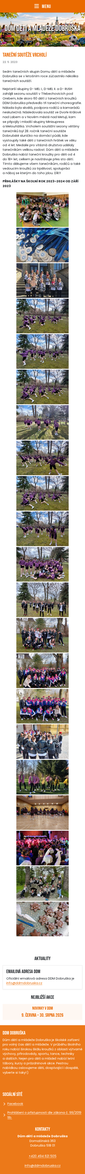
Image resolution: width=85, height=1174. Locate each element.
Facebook (23, 1105)
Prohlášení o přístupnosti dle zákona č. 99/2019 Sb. (44, 1114)
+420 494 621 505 (42, 1156)
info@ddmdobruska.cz (24, 983)
